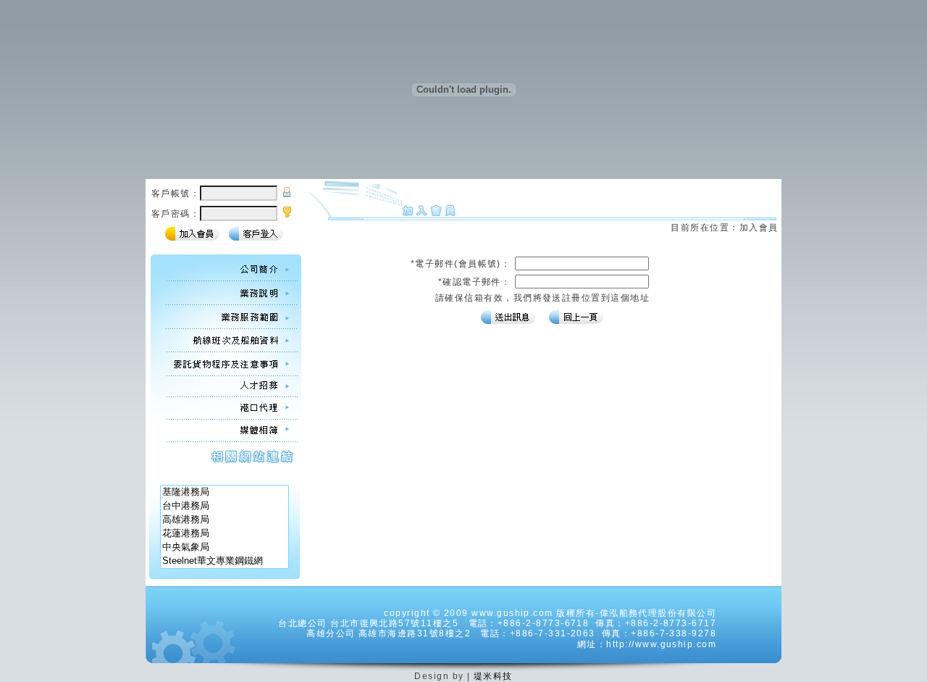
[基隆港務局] (224, 492)
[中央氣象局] (224, 547)
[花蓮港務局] (224, 534)
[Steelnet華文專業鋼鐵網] (224, 561)
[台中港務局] (224, 506)
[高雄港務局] (224, 520)
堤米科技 (493, 676)
